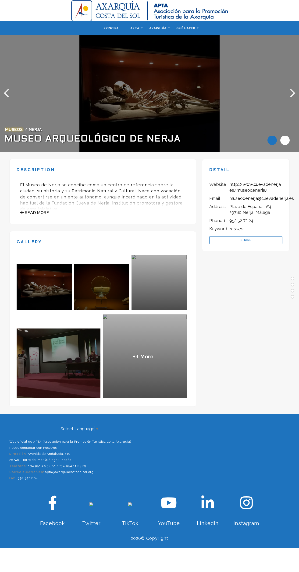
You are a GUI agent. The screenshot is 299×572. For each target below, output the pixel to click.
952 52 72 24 (241, 220)
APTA (134, 28)
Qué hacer (185, 28)
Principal (112, 28)
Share (246, 240)
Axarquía (158, 28)
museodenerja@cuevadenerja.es (261, 198)
